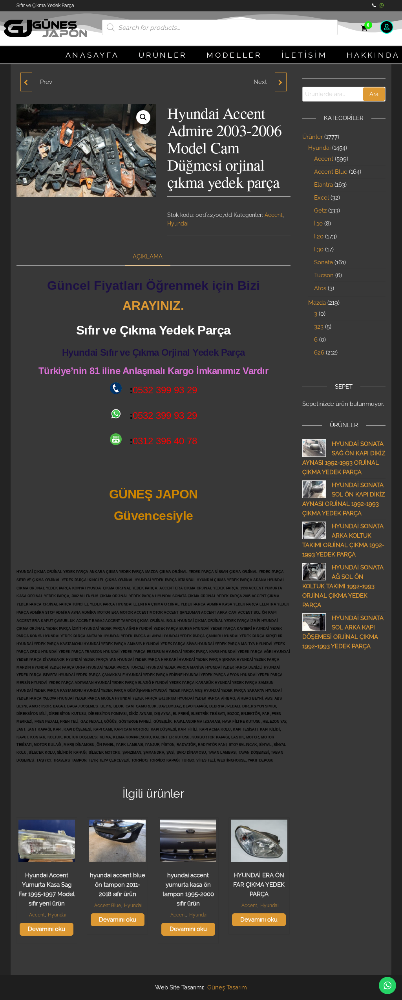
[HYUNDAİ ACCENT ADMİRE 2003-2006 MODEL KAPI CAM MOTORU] (26, 82)
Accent (274, 215)
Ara (373, 94)
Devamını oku (46, 929)
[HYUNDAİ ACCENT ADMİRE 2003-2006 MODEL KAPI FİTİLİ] (281, 82)
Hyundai (177, 223)
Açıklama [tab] (148, 256)
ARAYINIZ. (153, 305)
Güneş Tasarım (227, 987)
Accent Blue (107, 905)
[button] (143, 117)
